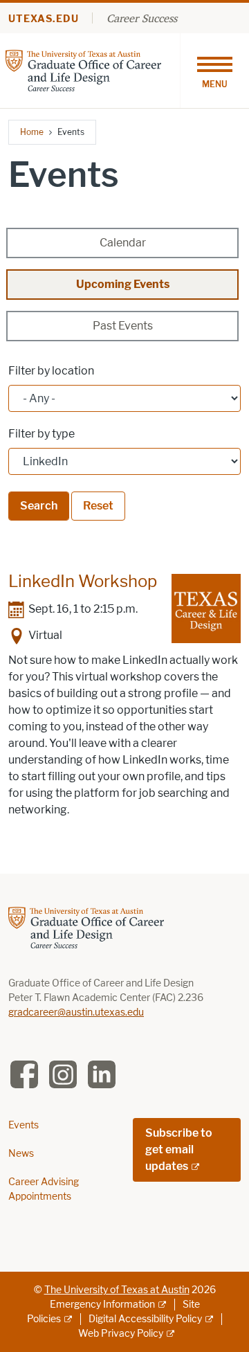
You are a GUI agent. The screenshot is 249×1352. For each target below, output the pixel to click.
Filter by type (41, 433)
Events (23, 1125)
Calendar (123, 242)
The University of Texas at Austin (117, 1290)
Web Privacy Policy (120, 1334)
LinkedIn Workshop (82, 581)
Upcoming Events (122, 284)
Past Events (123, 325)
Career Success (142, 18)
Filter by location (51, 370)
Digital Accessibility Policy (145, 1319)
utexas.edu (43, 19)
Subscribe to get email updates (178, 1149)
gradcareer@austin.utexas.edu (76, 1012)
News (21, 1154)
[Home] (83, 69)
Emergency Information (102, 1304)
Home (32, 132)
